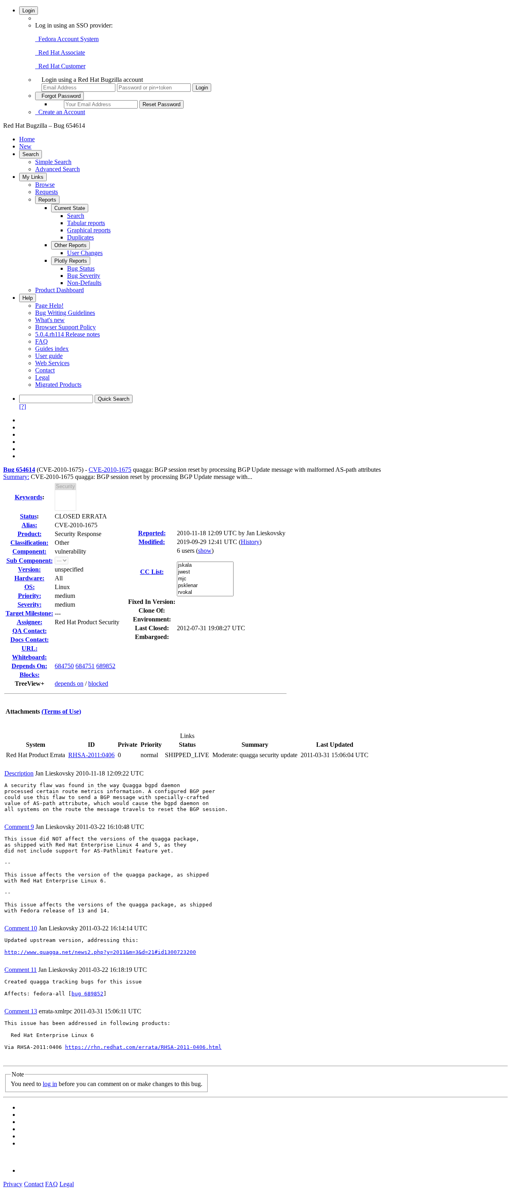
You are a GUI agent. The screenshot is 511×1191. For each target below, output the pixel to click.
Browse (45, 184)
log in (50, 1083)
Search (30, 154)
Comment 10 (20, 928)
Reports (47, 200)
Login (28, 11)
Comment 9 (19, 826)
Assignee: (29, 622)
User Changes (85, 252)
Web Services (52, 363)
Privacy (12, 1184)
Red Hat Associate (60, 52)
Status (28, 516)
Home (27, 139)
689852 (105, 666)
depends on (69, 683)
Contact (45, 370)
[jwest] (205, 572)
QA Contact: (29, 630)
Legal (42, 377)
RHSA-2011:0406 (91, 755)
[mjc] (205, 579)
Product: (30, 533)
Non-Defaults (84, 282)
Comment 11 (20, 969)
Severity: (30, 604)
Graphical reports (89, 230)
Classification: (29, 542)
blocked (98, 683)
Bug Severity (83, 275)
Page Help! (49, 305)
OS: (29, 587)
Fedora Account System (67, 39)
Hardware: (29, 578)
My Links (33, 177)
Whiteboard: (29, 657)
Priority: (29, 595)
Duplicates (80, 237)
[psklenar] (205, 585)
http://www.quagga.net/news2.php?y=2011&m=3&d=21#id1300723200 (100, 952)
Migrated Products (58, 384)
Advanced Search (57, 169)
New (25, 146)
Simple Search (53, 161)
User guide (49, 355)
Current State (69, 208)
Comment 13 (20, 1011)
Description (19, 773)
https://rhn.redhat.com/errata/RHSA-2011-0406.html (143, 1047)
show (205, 550)
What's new (50, 320)
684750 (64, 666)
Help (27, 298)
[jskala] (205, 565)
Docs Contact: (29, 639)
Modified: (152, 541)
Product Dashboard (59, 290)
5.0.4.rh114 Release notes (67, 334)
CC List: (152, 571)
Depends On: (29, 666)
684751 (85, 666)
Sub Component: (29, 560)
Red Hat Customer (60, 66)
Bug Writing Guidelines (65, 312)
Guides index (52, 348)
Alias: (29, 525)
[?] (22, 406)
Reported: (152, 533)
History (250, 541)
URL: (30, 648)
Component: (29, 551)
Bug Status (81, 268)
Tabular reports (86, 223)
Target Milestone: (29, 613)
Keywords (28, 497)
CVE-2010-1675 (110, 469)
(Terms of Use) (61, 711)
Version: (29, 569)
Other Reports (70, 245)
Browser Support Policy (65, 327)
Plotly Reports (70, 261)
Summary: (16, 476)
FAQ (41, 341)
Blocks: (30, 674)
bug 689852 (87, 994)
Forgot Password (59, 96)
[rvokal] (205, 592)
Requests (46, 191)
